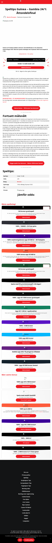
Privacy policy (26, 475)
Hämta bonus (26, 275)
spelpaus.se (26, 257)
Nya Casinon (26, 505)
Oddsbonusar (26, 491)
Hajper (26, 518)
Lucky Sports (26, 513)
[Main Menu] (2, 2)
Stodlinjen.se (22, 214)
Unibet (26, 515)
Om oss (26, 472)
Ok (20, 540)
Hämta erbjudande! (26, 429)
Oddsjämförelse (22, 54)
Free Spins (26, 499)
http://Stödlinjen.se (34, 242)
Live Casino (26, 502)
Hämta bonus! (26, 217)
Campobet (26, 521)
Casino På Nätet (26, 507)
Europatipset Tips (26, 483)
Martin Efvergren (11, 17)
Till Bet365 (26, 317)
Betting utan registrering (26, 494)
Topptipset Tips (26, 486)
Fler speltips (30, 54)
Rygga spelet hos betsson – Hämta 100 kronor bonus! (26, 163)
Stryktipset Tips (26, 480)
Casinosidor (26, 510)
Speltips (26, 477)
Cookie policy (29, 540)
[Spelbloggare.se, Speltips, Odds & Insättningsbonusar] (26, 2)
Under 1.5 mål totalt (25, 64)
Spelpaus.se (26, 214)
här (45, 257)
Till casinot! (26, 443)
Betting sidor (26, 488)
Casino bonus (26, 496)
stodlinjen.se (21, 257)
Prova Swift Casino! (26, 400)
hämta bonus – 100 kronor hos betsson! (26, 108)
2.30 (33, 64)
